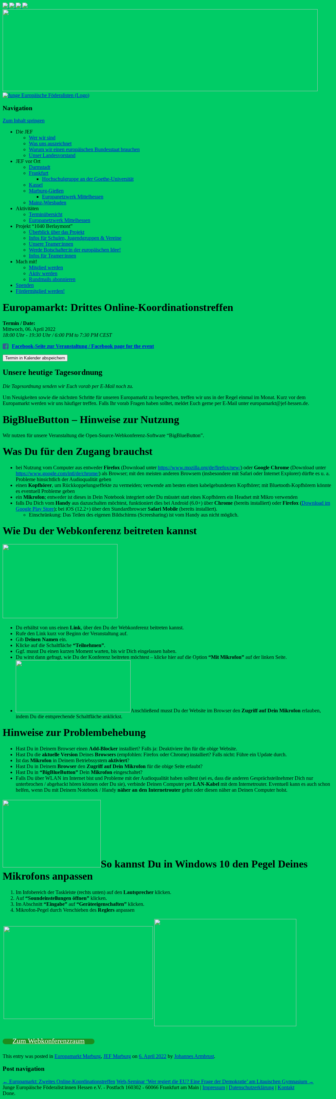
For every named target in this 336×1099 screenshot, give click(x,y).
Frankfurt (38, 173)
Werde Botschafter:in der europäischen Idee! (75, 250)
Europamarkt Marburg (77, 1056)
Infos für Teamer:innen (52, 255)
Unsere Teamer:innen (51, 244)
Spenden (25, 285)
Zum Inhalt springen (24, 120)
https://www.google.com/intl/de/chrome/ (57, 473)
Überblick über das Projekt (56, 232)
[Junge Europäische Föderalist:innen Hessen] (46, 95)
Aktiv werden (43, 273)
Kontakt (286, 1087)
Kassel (36, 185)
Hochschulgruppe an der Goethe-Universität (88, 179)
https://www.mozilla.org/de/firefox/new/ (199, 467)
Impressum (213, 1087)
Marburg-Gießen (46, 190)
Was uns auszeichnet (50, 143)
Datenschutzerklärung (251, 1087)
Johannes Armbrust (194, 1056)
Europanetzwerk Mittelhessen (72, 196)
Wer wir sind (42, 137)
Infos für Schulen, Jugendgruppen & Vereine (75, 238)
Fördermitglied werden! (40, 291)
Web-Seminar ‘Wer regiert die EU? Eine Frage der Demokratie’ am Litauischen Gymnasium (215, 1081)
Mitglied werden (46, 267)
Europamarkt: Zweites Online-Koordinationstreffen (59, 1081)
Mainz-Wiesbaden (47, 202)
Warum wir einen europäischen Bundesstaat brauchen (84, 149)
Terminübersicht (45, 214)
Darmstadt (39, 167)
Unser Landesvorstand (52, 155)
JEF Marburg (117, 1056)
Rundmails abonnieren (52, 279)
